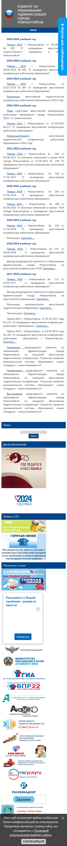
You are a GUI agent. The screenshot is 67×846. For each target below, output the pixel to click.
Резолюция (13, 96)
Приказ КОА (14, 44)
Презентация (14, 370)
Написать (23, 637)
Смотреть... (28, 238)
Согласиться (33, 841)
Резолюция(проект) (18, 135)
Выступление (14, 393)
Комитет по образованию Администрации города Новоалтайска (32, 14)
